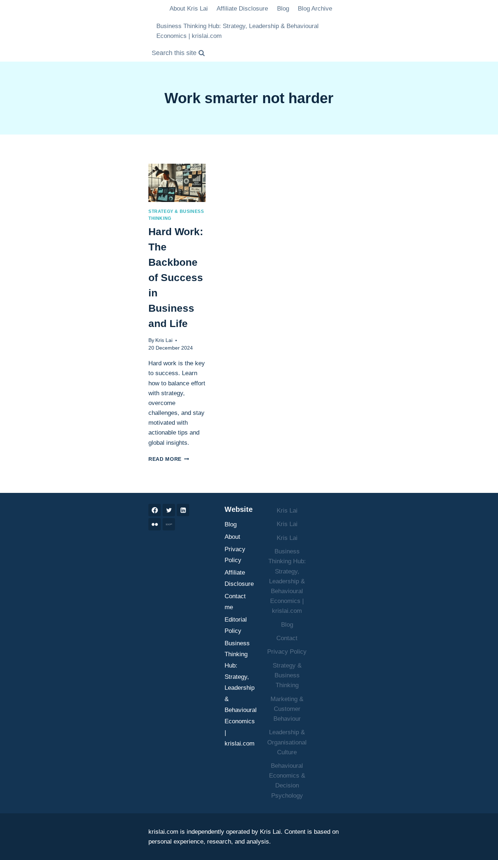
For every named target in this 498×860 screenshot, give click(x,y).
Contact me (235, 602)
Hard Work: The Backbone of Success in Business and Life (175, 277)
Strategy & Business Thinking (287, 675)
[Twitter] (169, 510)
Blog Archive (315, 8)
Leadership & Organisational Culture (287, 742)
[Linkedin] (183, 510)
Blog (283, 8)
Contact (286, 638)
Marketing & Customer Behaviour (287, 709)
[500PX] (169, 524)
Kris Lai (163, 340)
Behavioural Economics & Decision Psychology (287, 780)
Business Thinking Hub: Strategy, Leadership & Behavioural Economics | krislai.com (237, 31)
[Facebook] (154, 510)
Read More (168, 459)
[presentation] (177, 183)
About (232, 536)
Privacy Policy (235, 555)
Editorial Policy (236, 625)
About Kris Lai (189, 8)
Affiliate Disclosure (242, 8)
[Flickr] (154, 524)
